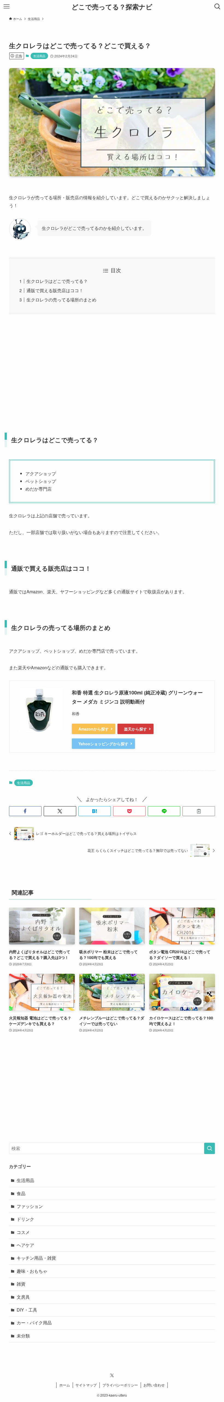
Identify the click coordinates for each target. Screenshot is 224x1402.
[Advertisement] (112, 370)
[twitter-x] (112, 1375)
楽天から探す (135, 729)
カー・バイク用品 (34, 1322)
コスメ (23, 1232)
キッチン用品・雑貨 (36, 1258)
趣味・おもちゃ (32, 1271)
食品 (21, 1193)
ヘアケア (25, 1245)
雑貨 (21, 1284)
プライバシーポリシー (120, 1385)
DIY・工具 (27, 1310)
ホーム (64, 1385)
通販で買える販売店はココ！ (54, 290)
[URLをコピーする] (198, 811)
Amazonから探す (93, 729)
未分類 (23, 1336)
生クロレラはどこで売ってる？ (57, 281)
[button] (25, 811)
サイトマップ (86, 1385)
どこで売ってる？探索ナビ (112, 6)
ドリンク (25, 1219)
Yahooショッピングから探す (103, 743)
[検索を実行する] (209, 1148)
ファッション (30, 1206)
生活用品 (39, 56)
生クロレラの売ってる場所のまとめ (61, 300)
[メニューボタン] (6, 6)
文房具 (23, 1297)
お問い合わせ (154, 1385)
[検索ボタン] (217, 6)
